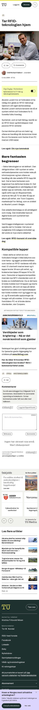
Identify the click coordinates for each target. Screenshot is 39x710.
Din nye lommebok (20, 149)
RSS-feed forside (9, 636)
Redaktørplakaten (28, 675)
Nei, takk (28, 706)
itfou (9, 373)
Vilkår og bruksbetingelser (13, 662)
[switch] (33, 91)
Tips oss (31, 607)
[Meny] (34, 4)
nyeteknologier (21, 373)
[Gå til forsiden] (4, 4)
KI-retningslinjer (9, 667)
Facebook (6, 640)
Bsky (4, 649)
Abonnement (8, 683)
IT (3, 15)
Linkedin (5, 645)
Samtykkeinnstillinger (11, 658)
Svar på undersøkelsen (11, 706)
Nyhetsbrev (7, 653)
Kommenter (20, 65)
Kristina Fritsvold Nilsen (12, 620)
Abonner (26, 4)
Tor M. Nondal (8, 629)
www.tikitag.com (20, 354)
